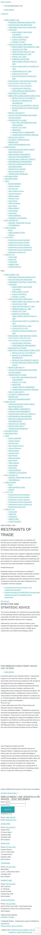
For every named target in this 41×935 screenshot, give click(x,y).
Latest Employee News (24, 932)
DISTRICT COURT (18, 42)
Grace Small (16, 191)
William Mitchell (13, 208)
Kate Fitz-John (13, 188)
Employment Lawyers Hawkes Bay (20, 247)
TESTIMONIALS (14, 225)
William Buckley (13, 196)
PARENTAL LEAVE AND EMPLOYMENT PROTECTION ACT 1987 (24, 61)
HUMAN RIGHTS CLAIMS (17, 120)
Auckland (5, 824)
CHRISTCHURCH (14, 267)
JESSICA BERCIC (14, 215)
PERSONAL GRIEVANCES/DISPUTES (21, 22)
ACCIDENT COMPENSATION (18, 140)
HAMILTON (12, 259)
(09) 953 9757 (10, 827)
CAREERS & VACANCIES (17, 218)
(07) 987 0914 (10, 867)
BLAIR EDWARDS (14, 184)
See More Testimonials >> (9, 793)
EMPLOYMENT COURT (20, 37)
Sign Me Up (7, 809)
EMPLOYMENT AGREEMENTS (19, 154)
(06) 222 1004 (10, 884)
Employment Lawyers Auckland (19, 240)
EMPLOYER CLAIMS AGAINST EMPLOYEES (24, 96)
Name (3, 802)
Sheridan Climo (13, 198)
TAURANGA (12, 262)
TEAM (7, 181)
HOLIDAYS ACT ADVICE (17, 169)
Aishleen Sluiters (14, 186)
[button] (20, 271)
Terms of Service (17, 926)
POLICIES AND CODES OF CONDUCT (22, 159)
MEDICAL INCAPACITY (16, 113)
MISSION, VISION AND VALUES (19, 223)
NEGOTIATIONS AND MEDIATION (20, 25)
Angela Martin (13, 211)
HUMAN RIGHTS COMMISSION (23, 132)
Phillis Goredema (14, 203)
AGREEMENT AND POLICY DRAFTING (22, 27)
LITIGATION (12, 30)
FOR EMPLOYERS (11, 176)
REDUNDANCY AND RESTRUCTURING (22, 81)
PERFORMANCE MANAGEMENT (24, 91)
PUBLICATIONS (10, 228)
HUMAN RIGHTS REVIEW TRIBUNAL (25, 135)
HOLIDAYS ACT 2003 (19, 49)
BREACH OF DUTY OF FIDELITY (24, 98)
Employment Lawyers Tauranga (19, 245)
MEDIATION (16, 130)
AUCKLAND (12, 257)
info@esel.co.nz (10, 820)
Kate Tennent (12, 201)
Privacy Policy (5, 926)
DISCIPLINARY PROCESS (21, 88)
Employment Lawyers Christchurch (20, 250)
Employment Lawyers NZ (16, 252)
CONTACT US (10, 254)
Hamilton (5, 843)
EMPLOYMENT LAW (12, 20)
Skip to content (6, 2)
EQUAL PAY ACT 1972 (20, 74)
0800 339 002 (10, 817)
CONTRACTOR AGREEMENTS (19, 157)
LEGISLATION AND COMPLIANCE (20, 44)
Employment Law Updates (19, 930)
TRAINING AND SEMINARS (18, 174)
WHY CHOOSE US (11, 220)
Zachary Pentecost (14, 193)
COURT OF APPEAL (19, 39)
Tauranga (5, 863)
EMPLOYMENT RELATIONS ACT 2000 (25, 47)
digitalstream (5, 923)
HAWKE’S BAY (13, 264)
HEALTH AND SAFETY (16, 137)
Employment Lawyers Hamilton (18, 242)
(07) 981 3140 (10, 847)
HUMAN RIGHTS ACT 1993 (21, 71)
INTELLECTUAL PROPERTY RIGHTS (25, 105)
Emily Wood (12, 213)
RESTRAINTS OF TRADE (17, 93)
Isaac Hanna (12, 206)
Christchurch (8, 900)
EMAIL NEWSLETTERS (16, 233)
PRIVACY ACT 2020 (19, 57)
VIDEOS (11, 235)
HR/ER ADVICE (10, 147)
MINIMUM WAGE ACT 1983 (21, 54)
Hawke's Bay (6, 880)
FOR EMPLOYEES (11, 179)
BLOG (10, 230)
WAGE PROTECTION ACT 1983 (23, 52)
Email (3, 805)
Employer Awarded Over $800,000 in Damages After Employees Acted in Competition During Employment (22, 595)
